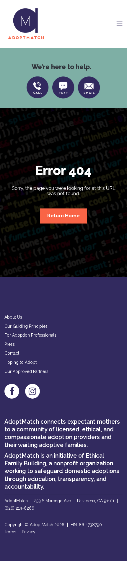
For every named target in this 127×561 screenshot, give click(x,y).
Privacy (28, 531)
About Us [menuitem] (13, 317)
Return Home (63, 215)
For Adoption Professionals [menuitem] (30, 335)
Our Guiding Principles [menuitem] (26, 326)
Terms (10, 531)
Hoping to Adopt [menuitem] (20, 362)
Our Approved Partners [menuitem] (26, 371)
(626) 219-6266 (19, 508)
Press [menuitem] (9, 344)
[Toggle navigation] (119, 23)
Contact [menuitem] (11, 353)
